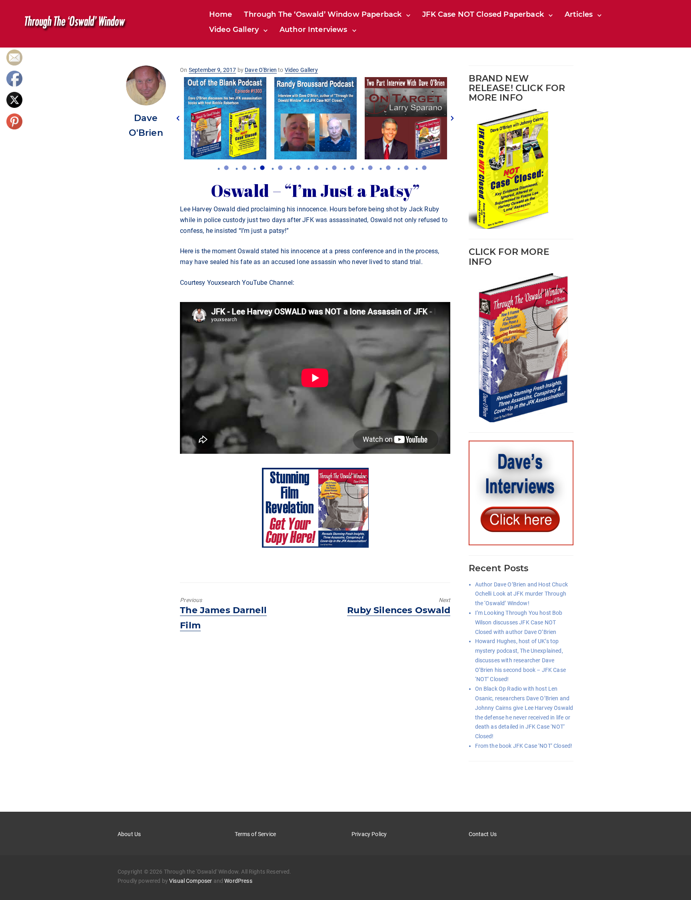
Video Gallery (234, 29)
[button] (178, 118)
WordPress (238, 881)
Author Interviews (313, 29)
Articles (579, 14)
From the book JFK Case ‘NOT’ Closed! (524, 746)
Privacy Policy (369, 834)
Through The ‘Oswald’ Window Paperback (322, 14)
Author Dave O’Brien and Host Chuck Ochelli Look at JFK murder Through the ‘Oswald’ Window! (521, 594)
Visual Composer (190, 881)
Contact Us (483, 834)
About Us (129, 834)
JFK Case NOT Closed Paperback (483, 14)
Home (220, 14)
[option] (225, 118)
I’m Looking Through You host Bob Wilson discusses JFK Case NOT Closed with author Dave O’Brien (519, 622)
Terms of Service (255, 834)
